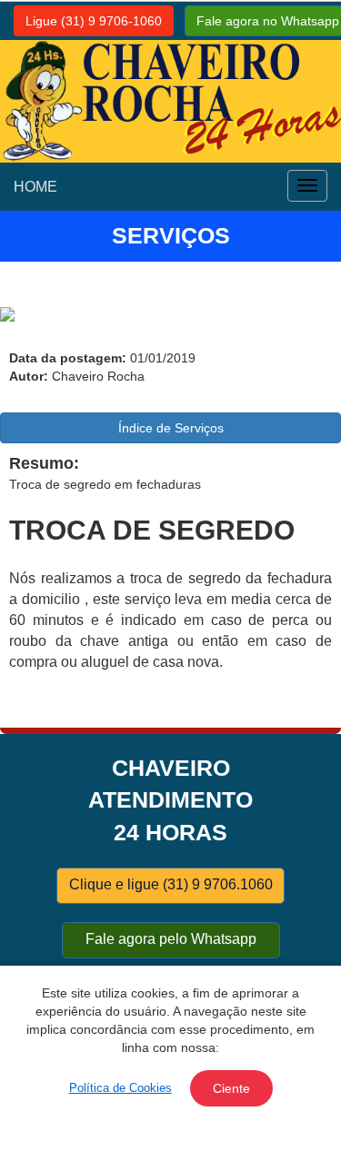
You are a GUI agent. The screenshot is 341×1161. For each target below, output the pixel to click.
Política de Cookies (120, 1088)
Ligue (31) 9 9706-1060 (93, 21)
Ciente (231, 1088)
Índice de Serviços (171, 428)
